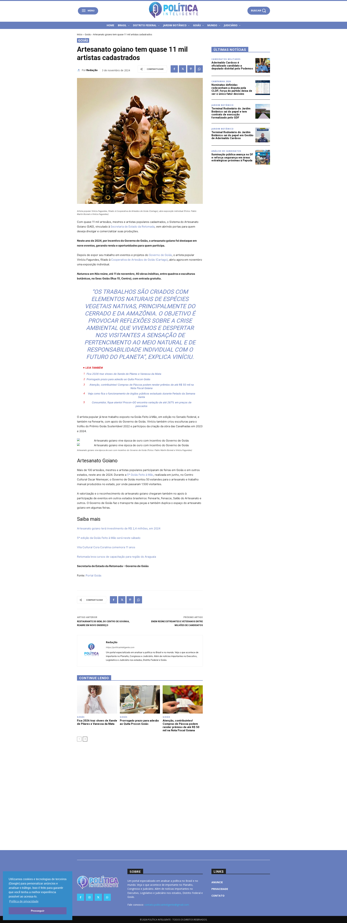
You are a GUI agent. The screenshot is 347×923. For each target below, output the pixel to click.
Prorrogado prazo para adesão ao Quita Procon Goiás (118, 379)
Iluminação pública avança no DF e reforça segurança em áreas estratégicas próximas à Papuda (232, 157)
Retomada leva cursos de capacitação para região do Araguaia (116, 556)
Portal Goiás (93, 575)
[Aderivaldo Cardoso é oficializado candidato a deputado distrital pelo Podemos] (262, 65)
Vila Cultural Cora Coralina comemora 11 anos (106, 547)
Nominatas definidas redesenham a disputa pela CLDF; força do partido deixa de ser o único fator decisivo (231, 89)
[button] (258, 10)
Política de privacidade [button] (23, 901)
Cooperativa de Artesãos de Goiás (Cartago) (139, 259)
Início (79, 34)
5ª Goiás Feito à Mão (140, 474)
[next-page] (85, 739)
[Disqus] (140, 795)
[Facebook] (174, 69)
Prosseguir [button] (37, 910)
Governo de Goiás (160, 255)
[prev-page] (79, 739)
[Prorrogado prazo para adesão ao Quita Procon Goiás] (140, 699)
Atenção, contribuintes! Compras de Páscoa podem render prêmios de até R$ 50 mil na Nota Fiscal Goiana (141, 386)
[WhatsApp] (199, 69)
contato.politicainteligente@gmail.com (166, 904)
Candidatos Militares (226, 59)
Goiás (88, 34)
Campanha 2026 (221, 81)
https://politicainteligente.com (120, 647)
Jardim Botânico (222, 105)
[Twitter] (182, 69)
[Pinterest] (190, 69)
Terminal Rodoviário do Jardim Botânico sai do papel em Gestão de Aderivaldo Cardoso (232, 135)
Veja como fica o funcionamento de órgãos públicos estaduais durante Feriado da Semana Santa (141, 395)
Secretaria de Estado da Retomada (133, 226)
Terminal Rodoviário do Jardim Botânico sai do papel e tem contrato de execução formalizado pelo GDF (230, 113)
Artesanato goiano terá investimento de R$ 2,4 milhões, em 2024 (118, 528)
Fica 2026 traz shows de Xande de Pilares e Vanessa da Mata (124, 373)
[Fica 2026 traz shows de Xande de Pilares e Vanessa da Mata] (97, 699)
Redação (92, 70)
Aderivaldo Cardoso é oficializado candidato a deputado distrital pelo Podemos (232, 65)
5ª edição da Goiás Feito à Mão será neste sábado (108, 538)
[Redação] (79, 70)
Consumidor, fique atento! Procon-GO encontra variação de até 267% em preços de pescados (141, 404)
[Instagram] (89, 897)
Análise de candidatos (226, 151)
